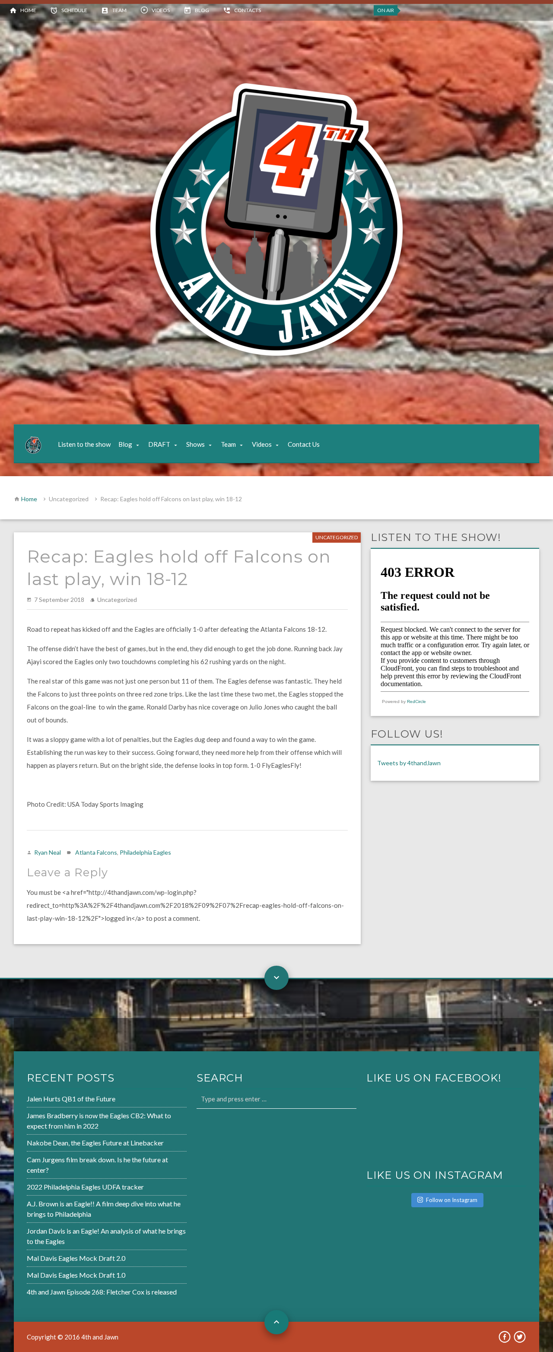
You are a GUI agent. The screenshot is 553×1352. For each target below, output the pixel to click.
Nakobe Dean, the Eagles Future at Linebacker (95, 1143)
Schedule (74, 10)
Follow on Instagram (451, 1199)
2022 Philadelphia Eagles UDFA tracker (85, 1187)
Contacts (247, 10)
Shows (195, 444)
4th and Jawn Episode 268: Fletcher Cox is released (102, 1292)
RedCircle (416, 701)
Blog (202, 10)
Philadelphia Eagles (145, 852)
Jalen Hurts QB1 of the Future (71, 1098)
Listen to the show (84, 444)
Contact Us (304, 444)
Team (119, 10)
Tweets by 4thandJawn (409, 763)
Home (28, 10)
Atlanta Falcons (96, 852)
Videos (161, 10)
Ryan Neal (47, 852)
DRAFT (159, 444)
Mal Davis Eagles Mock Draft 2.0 (76, 1258)
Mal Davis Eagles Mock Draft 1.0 (76, 1275)
